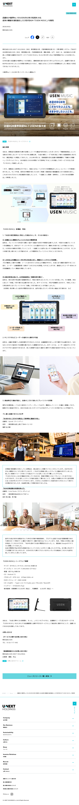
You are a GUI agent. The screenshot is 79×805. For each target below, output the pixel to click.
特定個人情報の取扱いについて (10, 789)
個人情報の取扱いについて (9, 785)
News (11, 693)
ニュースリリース (71, 13)
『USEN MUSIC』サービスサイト (18, 141)
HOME (4, 693)
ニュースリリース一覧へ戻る (38, 676)
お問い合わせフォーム (14, 661)
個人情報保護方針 (7, 782)
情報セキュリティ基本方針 (9, 778)
